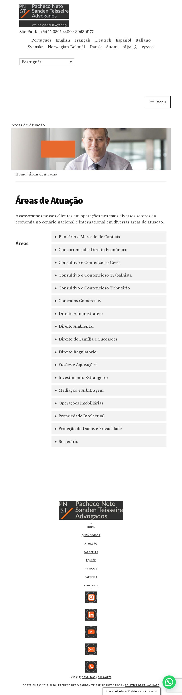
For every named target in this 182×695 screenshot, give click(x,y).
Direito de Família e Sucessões (88, 339)
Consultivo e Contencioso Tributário (94, 288)
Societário (68, 441)
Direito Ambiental (76, 326)
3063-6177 (104, 677)
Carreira (91, 577)
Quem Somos (91, 535)
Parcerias (91, 552)
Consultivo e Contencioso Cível (89, 262)
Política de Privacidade (142, 685)
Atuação (91, 543)
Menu (161, 102)
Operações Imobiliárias (81, 403)
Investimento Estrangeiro (83, 377)
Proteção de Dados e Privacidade (90, 428)
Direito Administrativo (81, 313)
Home (21, 174)
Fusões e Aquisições (78, 364)
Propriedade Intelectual (82, 416)
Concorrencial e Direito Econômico (93, 249)
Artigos (91, 568)
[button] (46, 61)
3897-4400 (89, 677)
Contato (91, 585)
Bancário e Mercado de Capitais (89, 237)
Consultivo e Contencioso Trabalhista (95, 275)
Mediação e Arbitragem (81, 390)
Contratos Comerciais (80, 301)
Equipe (91, 560)
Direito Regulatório (78, 352)
